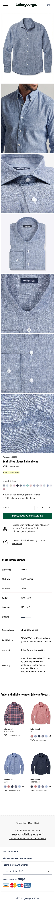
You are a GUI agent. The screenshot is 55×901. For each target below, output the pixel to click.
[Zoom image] (49, 18)
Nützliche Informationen (17, 858)
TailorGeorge (11, 852)
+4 (50, 736)
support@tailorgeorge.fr (28, 834)
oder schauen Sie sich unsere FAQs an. (27, 839)
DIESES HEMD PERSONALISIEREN (27, 516)
